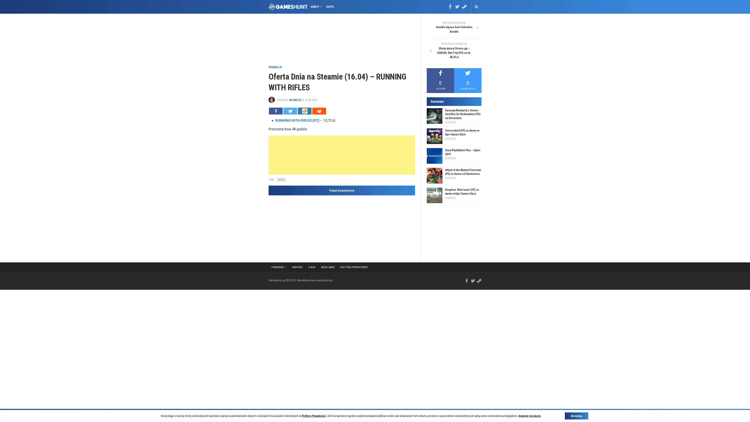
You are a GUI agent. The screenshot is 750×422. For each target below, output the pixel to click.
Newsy (315, 6)
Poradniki (277, 267)
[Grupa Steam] (464, 8)
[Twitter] (457, 8)
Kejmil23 (295, 100)
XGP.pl (330, 6)
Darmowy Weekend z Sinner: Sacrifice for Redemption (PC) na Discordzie (462, 114)
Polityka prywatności (354, 267)
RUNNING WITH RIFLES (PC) (297, 120)
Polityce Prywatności (314, 416)
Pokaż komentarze (341, 190)
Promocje (275, 67)
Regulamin (327, 267)
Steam (281, 179)
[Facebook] (450, 8)
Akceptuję (576, 416)
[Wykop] (305, 111)
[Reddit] (319, 111)
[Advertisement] (342, 40)
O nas (311, 267)
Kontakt (297, 267)
